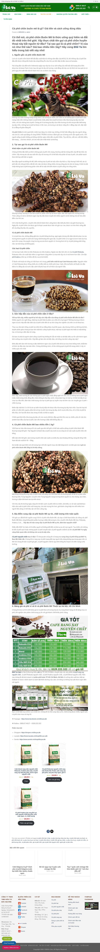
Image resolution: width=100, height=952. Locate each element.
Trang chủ (6, 14)
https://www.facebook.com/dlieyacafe (34, 719)
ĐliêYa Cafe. (49, 949)
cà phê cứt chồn (81, 840)
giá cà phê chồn (37, 842)
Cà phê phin (55, 913)
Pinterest (23, 913)
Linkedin (23, 906)
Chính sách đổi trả (73, 917)
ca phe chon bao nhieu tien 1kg (60, 838)
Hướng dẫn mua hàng (75, 913)
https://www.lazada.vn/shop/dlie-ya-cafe (33, 736)
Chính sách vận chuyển (73, 909)
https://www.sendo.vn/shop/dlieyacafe (33, 739)
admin (28, 32)
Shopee (23, 927)
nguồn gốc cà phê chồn (66, 842)
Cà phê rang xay (56, 917)
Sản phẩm (17, 14)
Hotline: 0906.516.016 (11, 947)
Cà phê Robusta (78, 252)
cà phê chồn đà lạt (44, 840)
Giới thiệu (85, 14)
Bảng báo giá (31, 14)
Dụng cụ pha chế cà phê (57, 922)
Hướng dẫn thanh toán (73, 903)
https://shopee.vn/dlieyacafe (31, 732)
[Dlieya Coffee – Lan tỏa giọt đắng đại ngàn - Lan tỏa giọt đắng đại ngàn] (9, 7)
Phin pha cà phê (56, 926)
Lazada (24, 923)
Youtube (23, 903)
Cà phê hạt (54, 903)
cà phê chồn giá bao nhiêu (57, 840)
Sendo (23, 931)
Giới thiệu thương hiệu (73, 927)
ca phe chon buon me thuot (30, 840)
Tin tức (28, 838)
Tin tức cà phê (45, 14)
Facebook (24, 910)
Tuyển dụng (8, 19)
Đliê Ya (78, 47)
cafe (38, 672)
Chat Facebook (9, 943)
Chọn (26, 781)
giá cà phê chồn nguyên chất (50, 842)
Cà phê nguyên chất (19, 537)
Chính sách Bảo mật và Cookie (74, 921)
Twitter (23, 917)
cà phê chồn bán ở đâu (43, 838)
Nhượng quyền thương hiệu (67, 14)
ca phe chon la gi (71, 840)
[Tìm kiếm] (89, 7)
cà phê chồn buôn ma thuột (77, 838)
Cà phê (53, 900)
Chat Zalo (7, 938)
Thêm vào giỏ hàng (54, 779)
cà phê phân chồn (27, 842)
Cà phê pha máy (56, 910)
